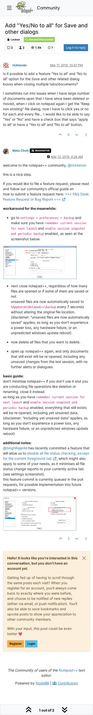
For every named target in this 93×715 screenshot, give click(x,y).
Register (15, 643)
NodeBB (42, 683)
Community (48, 7)
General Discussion (41, 39)
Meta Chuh (20, 150)
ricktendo (19, 65)
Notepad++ (68, 670)
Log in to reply (76, 47)
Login (31, 643)
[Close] (84, 558)
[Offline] (7, 65)
